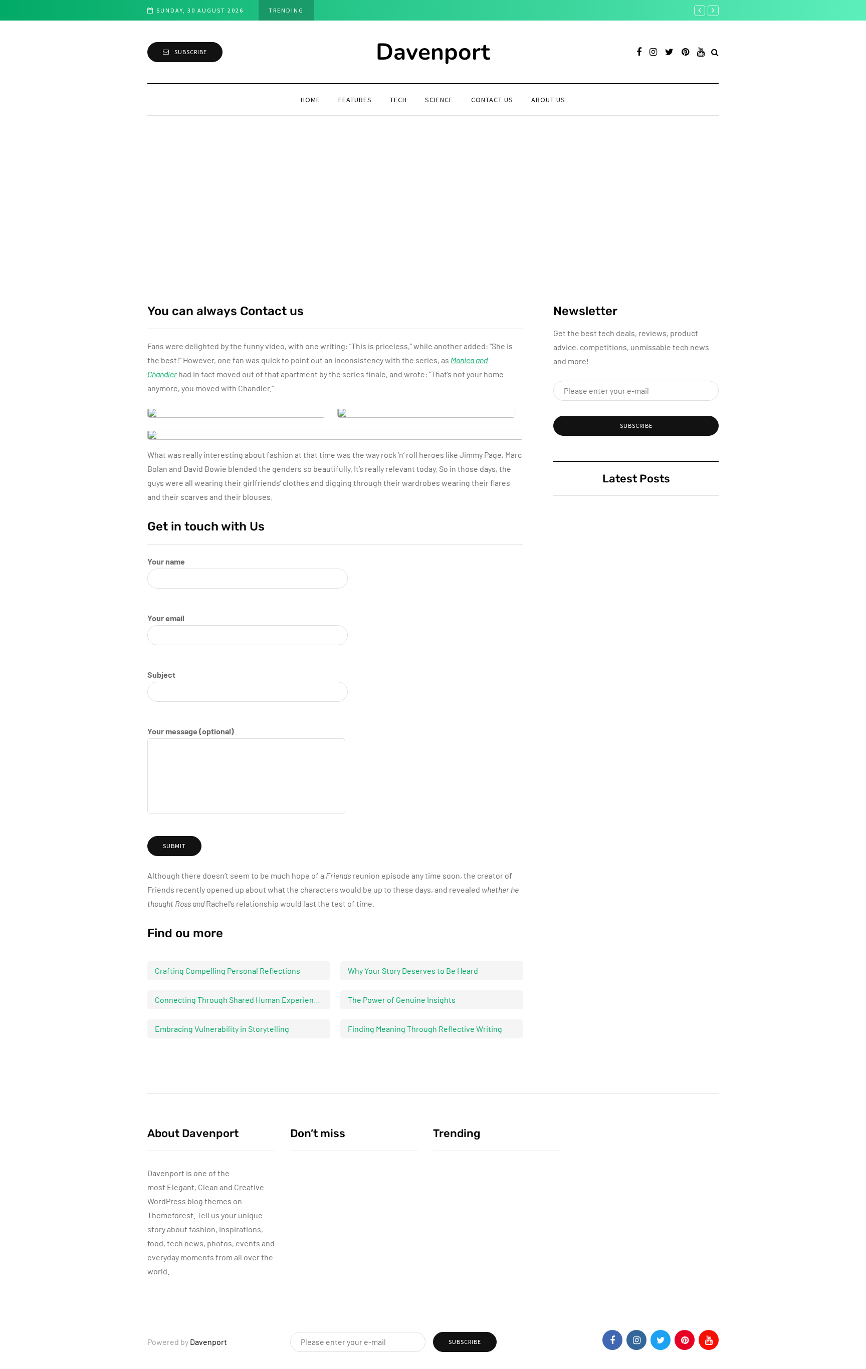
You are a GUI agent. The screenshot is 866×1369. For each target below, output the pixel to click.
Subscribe (190, 52)
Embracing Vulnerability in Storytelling (222, 1028)
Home (310, 99)
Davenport (433, 52)
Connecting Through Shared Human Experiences (240, 999)
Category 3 (312, 1288)
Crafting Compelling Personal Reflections (227, 970)
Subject (161, 674)
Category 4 (312, 1221)
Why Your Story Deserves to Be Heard (413, 970)
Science (439, 99)
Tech (398, 99)
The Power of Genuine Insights (402, 999)
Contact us (492, 99)
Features (355, 99)
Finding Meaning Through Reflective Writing (425, 1028)
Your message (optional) (190, 731)
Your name (166, 561)
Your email (165, 618)
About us (548, 99)
